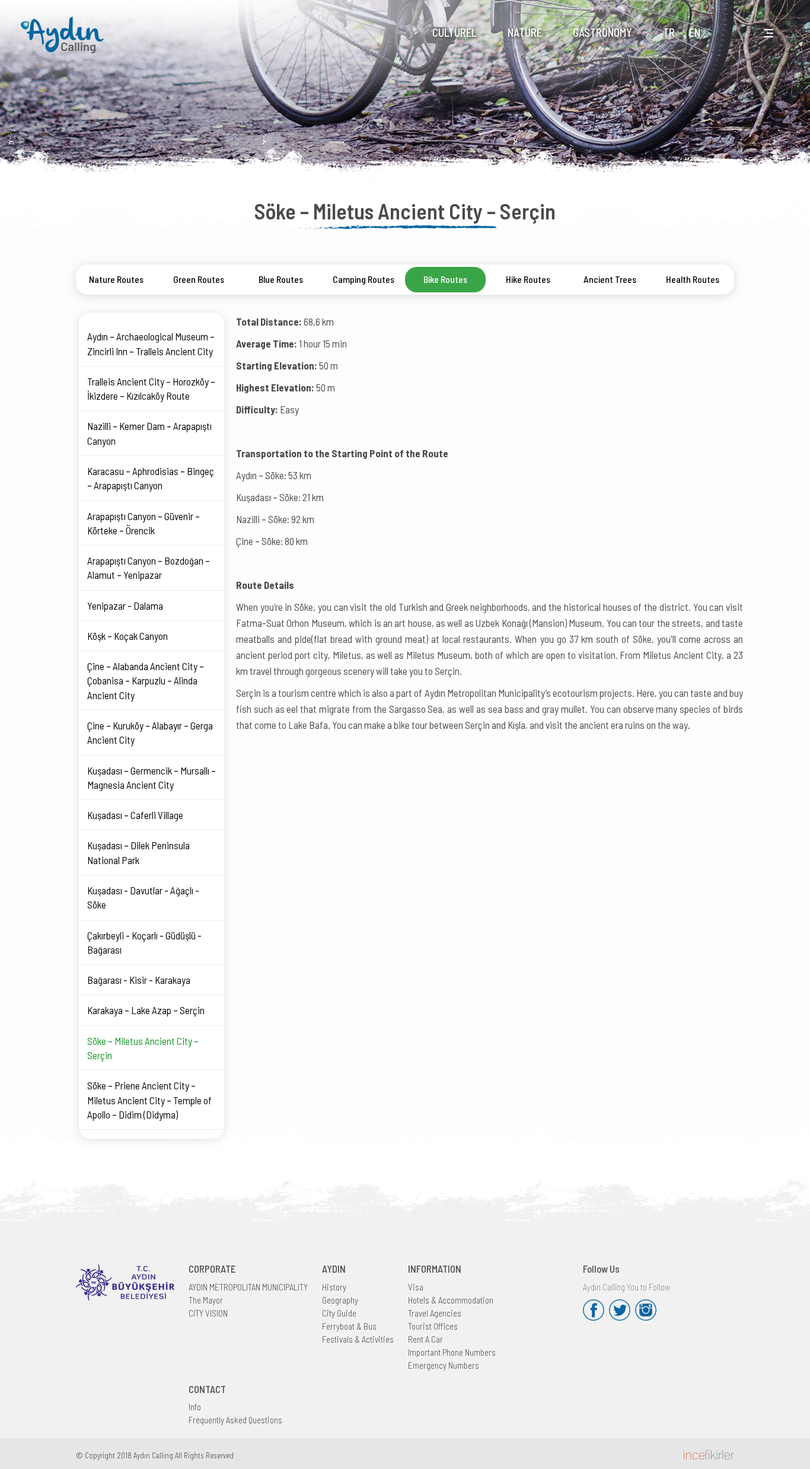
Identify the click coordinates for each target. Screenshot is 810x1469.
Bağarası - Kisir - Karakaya (138, 980)
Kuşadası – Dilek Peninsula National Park (138, 852)
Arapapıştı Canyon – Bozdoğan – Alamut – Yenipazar (148, 568)
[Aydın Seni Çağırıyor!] (65, 28)
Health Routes (692, 279)
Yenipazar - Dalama (125, 605)
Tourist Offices (433, 1326)
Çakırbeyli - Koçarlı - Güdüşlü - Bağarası (144, 942)
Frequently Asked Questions (235, 1419)
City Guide (339, 1313)
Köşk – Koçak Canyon (127, 636)
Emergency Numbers (443, 1365)
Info (195, 1406)
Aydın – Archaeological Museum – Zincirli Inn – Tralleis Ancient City (151, 343)
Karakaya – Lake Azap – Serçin (146, 1010)
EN (694, 32)
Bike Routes (445, 279)
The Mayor (206, 1300)
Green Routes (198, 279)
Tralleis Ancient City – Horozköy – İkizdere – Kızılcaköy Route (151, 388)
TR (669, 32)
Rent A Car (425, 1339)
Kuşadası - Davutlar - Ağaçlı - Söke (143, 897)
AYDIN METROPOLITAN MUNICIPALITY (248, 1287)
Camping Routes (363, 279)
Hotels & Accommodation (450, 1300)
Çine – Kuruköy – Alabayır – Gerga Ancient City (150, 732)
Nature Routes (116, 279)
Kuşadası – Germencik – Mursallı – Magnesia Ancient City (151, 777)
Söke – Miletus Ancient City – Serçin (143, 1048)
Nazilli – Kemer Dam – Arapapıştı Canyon (149, 433)
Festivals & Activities (358, 1339)
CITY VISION (208, 1313)
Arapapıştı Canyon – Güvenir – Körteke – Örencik (143, 523)
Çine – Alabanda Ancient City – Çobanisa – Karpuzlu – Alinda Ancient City (145, 680)
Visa (415, 1287)
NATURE (525, 32)
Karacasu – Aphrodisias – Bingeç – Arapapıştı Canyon (150, 478)
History (334, 1287)
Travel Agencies (434, 1313)
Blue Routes (281, 279)
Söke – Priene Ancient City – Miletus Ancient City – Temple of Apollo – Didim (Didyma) (149, 1099)
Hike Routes (528, 279)
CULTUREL (454, 32)
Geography (340, 1300)
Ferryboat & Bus (349, 1326)
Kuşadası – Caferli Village (135, 815)
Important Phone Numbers (452, 1352)
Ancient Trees (609, 279)
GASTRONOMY (602, 32)
